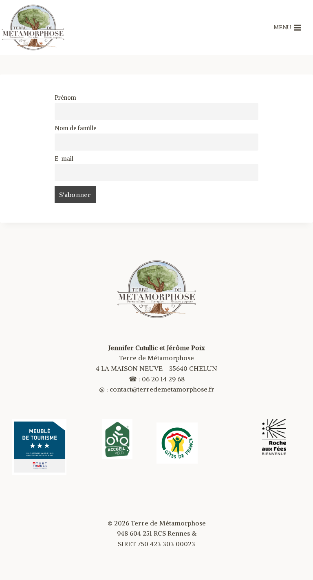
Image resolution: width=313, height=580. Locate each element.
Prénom (65, 97)
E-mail (64, 158)
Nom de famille (76, 128)
